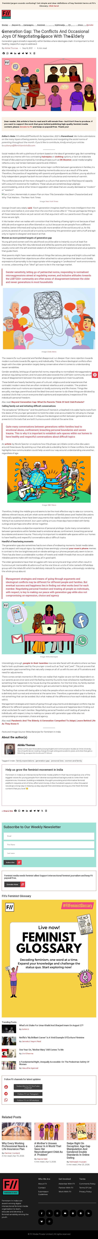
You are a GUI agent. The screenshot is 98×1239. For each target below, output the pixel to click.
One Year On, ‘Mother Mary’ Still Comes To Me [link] (41, 1049)
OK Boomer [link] (66, 160)
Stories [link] (5, 25)
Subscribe (10, 862)
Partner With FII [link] (66, 1188)
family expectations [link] (25, 761)
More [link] (80, 25)
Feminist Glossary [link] (41, 31)
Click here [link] (53, 6)
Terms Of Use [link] (85, 1188)
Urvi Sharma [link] (27, 1053)
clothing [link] (59, 157)
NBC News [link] (52, 505)
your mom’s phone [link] (78, 548)
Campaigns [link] (28, 25)
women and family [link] (73, 761)
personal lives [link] (57, 761)
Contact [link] (42, 1188)
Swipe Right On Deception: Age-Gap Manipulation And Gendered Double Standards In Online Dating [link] (78, 1150)
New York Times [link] (52, 201)
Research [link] (16, 25)
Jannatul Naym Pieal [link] (31, 1041)
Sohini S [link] (25, 1029)
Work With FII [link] (65, 1191)
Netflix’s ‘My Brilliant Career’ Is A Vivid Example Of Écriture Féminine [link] (51, 1037)
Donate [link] (90, 25)
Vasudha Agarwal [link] (30, 1068)
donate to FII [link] (26, 127)
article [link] (8, 444)
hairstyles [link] (47, 157)
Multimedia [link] (60, 25)
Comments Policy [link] (87, 1184)
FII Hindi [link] (70, 31)
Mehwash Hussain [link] (78, 1162)
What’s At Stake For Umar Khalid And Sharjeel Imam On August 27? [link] (51, 1025)
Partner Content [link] (12, 1153)
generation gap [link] (43, 761)
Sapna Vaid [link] (42, 1159)
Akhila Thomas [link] (11, 48)
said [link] (30, 208)
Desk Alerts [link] (51, 352)
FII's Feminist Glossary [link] (16, 896)
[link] (95, 375)
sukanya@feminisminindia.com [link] (19, 145)
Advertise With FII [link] (67, 1184)
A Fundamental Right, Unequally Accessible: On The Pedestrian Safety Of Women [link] (54, 1063)
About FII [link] (42, 1184)
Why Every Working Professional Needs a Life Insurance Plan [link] (14, 1146)
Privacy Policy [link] (85, 1191)
